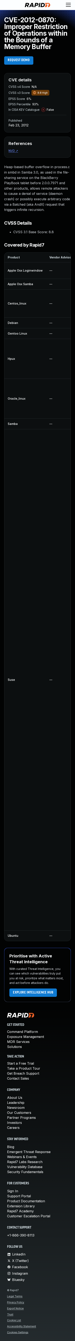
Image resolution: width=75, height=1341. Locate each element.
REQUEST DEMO (19, 60)
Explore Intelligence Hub (33, 992)
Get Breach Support (23, 1073)
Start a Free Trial (20, 1063)
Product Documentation (26, 1201)
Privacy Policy (15, 1302)
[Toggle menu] (68, 5)
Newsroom (16, 1108)
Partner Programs (21, 1118)
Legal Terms (14, 1296)
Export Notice (15, 1308)
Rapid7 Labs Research (24, 1162)
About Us (14, 1097)
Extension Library (21, 1206)
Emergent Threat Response (29, 1152)
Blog (10, 1147)
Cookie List (14, 1320)
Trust (10, 1314)
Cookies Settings (17, 1332)
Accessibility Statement (21, 1326)
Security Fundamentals (25, 1172)
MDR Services (18, 1042)
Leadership (15, 1103)
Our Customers (19, 1113)
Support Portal (19, 1196)
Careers (13, 1128)
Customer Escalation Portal (28, 1216)
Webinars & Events (22, 1157)
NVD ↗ (13, 150)
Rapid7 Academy (20, 1211)
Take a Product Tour (23, 1068)
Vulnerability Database (24, 1167)
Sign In (12, 1191)
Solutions (14, 1047)
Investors (14, 1123)
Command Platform (22, 1032)
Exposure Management (25, 1037)
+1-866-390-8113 (20, 1235)
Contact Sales (18, 1078)
